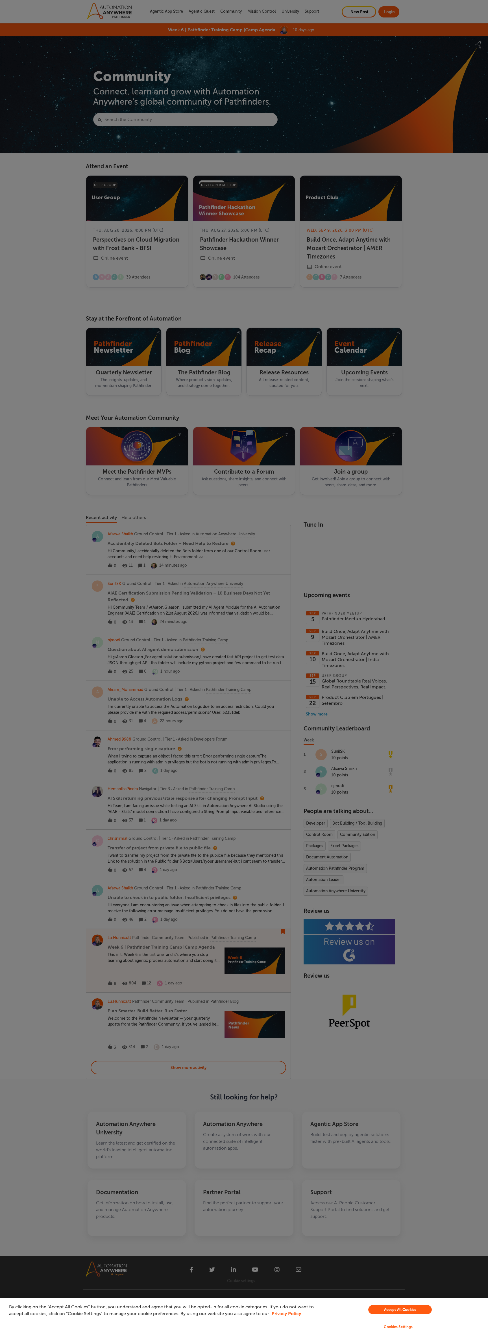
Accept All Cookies (400, 1310)
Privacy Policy (286, 1313)
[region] (244, 1316)
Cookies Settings (398, 1327)
